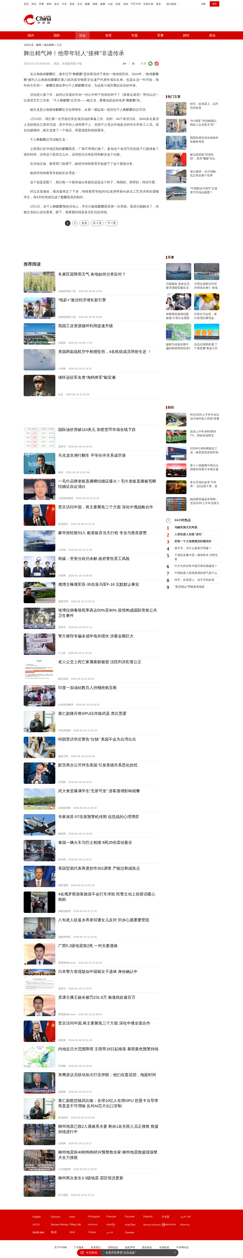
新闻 (38, 44)
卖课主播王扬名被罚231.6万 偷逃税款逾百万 (96, 997)
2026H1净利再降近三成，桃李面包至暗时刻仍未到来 (204, 450)
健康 (102, 3)
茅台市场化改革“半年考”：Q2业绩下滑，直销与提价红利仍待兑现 (204, 484)
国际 (57, 35)
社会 (82, 35)
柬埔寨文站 (115, 1225)
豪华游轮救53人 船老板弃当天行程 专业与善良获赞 (102, 533)
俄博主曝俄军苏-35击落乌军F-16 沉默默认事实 (98, 584)
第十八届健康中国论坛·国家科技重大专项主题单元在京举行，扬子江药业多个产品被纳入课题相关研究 (204, 467)
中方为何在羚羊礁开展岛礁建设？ (196, 565)
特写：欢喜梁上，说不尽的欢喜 (204, 105)
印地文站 (60, 1233)
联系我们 (96, 1247)
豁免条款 (147, 1247)
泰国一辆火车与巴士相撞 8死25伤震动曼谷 (95, 842)
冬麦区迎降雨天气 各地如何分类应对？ (92, 274)
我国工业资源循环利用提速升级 (85, 326)
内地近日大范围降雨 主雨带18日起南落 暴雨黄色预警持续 (108, 1049)
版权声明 (130, 1247)
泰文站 (134, 1225)
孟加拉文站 (78, 1233)
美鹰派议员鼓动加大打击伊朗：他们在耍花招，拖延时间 (107, 1075)
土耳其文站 (97, 1233)
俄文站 (134, 1217)
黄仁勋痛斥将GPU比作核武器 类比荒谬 (92, 713)
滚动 (212, 35)
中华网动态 (182, 1247)
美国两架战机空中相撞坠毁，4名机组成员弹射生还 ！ (104, 351)
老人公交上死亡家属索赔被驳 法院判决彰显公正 (99, 662)
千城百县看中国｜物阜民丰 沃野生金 (196, 557)
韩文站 (41, 1225)
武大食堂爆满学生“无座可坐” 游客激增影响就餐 (99, 791)
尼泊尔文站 (41, 1233)
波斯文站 (115, 1233)
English (37, 1216)
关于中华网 (60, 1247)
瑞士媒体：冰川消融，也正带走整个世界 (204, 173)
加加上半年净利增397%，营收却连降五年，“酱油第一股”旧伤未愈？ (203, 433)
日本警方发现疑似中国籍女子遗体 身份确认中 (98, 971)
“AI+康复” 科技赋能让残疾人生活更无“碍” (203, 122)
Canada (129, 1232)
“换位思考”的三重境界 (119, 1252)
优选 (117, 3)
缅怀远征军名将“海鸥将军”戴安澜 (86, 377)
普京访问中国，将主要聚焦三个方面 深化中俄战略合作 (105, 507)
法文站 (115, 1217)
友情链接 (164, 1247)
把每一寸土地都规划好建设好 (193, 541)
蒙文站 (189, 1225)
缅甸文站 (171, 1225)
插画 (95, 3)
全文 (84, 223)
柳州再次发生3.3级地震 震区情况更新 (90, 1178)
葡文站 (97, 1217)
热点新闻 (49, 44)
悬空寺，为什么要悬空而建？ (193, 548)
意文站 (78, 1217)
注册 (203, 4)
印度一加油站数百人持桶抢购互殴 (87, 687)
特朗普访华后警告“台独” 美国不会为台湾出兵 (97, 739)
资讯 (33, 3)
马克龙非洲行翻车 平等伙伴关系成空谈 (92, 455)
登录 (214, 4)
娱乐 (56, 3)
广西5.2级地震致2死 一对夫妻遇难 (88, 945)
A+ (124, 63)
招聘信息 (113, 1247)
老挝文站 (97, 1225)
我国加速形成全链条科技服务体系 (204, 139)
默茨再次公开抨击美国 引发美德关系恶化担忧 (98, 765)
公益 (110, 3)
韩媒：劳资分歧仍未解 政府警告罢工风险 (94, 558)
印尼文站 (152, 1225)
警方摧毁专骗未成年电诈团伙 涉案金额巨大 (96, 636)
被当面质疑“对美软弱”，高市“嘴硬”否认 (202, 156)
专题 (134, 35)
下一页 (111, 223)
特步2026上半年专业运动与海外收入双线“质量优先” (204, 417)
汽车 (64, 3)
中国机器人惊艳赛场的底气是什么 (196, 572)
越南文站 (78, 1225)
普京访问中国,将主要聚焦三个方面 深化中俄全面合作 (104, 1023)
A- (133, 63)
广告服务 (79, 1247)
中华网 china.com (39, 20)
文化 (79, 3)
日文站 (171, 1217)
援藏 (87, 3)
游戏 (72, 3)
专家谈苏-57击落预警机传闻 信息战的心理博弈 (98, 816)
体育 (108, 35)
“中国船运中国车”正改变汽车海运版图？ (203, 190)
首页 (26, 3)
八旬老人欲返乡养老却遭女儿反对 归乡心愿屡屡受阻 (103, 920)
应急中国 (148, 3)
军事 (41, 3)
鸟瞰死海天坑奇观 (186, 527)
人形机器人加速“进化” (189, 534)
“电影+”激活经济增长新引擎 (82, 300)
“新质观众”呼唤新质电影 (190, 586)
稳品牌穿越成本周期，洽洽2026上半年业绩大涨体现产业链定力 (204, 501)
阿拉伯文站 (189, 1217)
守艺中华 (136, 3)
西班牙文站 (152, 1217)
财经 (49, 3)
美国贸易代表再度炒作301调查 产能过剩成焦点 (99, 868)
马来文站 (60, 1225)
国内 (31, 35)
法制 (125, 3)
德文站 (60, 1217)
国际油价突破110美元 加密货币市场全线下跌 (97, 429)
